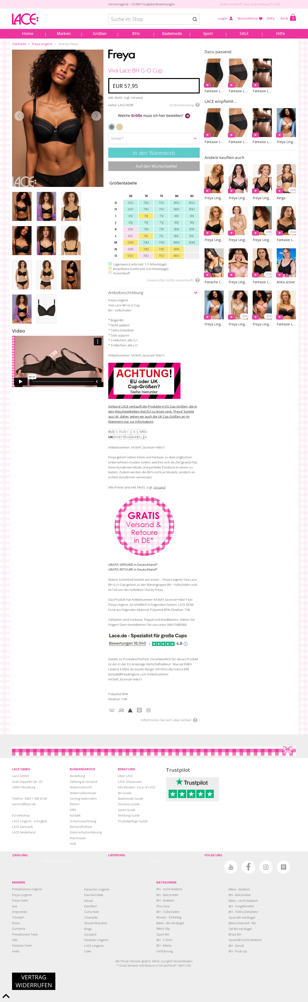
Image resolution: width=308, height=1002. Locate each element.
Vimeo (213, 867)
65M (131, 242)
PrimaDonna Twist (25, 934)
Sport (208, 33)
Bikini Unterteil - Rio (242, 923)
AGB (73, 843)
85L (191, 236)
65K (130, 229)
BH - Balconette (167, 895)
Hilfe (271, 18)
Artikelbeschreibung (125, 292)
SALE (244, 33)
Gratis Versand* (231, 4)
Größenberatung (181, 105)
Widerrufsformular (83, 793)
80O (176, 255)
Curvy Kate (91, 912)
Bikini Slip (163, 928)
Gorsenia (18, 928)
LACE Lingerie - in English (29, 821)
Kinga (88, 929)
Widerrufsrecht (81, 787)
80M (176, 242)
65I (130, 216)
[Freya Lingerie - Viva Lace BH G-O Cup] (57, 118)
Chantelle (91, 917)
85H (192, 209)
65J (130, 222)
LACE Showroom (129, 781)
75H (161, 209)
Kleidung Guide (129, 815)
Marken (64, 33)
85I (192, 216)
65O (131, 255)
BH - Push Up (238, 951)
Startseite (19, 44)
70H (146, 209)
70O (146, 255)
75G (161, 202)
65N (130, 249)
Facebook (248, 867)
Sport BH (162, 934)
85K (191, 229)
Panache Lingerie (96, 889)
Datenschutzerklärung (86, 832)
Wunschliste (247, 18)
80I (176, 216)
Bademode (172, 33)
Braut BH (235, 934)
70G (146, 202)
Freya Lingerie (42, 44)
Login (222, 18)
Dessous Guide (129, 804)
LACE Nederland (23, 832)
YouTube (230, 867)
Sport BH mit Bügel (242, 917)
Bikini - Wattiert (239, 889)
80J (176, 222)
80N (176, 249)
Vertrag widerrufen (83, 798)
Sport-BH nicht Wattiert (245, 940)
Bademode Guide (130, 798)
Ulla (14, 940)
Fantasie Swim (22, 945)
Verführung (164, 951)
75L (161, 236)
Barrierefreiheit (81, 826)
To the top (6, 996)
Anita (15, 951)
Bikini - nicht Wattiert (243, 900)
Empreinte (19, 912)
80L (176, 236)
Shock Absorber (95, 923)
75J (161, 222)
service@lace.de (24, 804)
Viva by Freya (68, 44)
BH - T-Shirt (164, 940)
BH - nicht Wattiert (169, 889)
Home (27, 33)
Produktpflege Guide (133, 821)
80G (177, 202)
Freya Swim (20, 900)
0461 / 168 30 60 (36, 798)
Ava (14, 906)
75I (161, 216)
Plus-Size (163, 906)
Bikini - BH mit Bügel (170, 923)
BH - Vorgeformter (241, 906)
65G (131, 202)
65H (130, 209)
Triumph (18, 917)
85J (192, 222)
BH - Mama (164, 945)
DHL (151, 861)
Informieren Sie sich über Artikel (166, 720)
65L (130, 236)
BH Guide (125, 793)
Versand (159, 487)
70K (145, 229)
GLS (157, 861)
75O (161, 255)
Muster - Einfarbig (168, 917)
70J (146, 222)
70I (146, 216)
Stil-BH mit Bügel (240, 929)
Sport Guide (126, 810)
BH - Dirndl (236, 945)
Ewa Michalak (93, 895)
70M (146, 242)
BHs (136, 33)
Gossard (90, 934)
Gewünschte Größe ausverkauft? (170, 280)
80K (176, 229)
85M (192, 242)
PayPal (47, 861)
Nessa (88, 900)
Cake (87, 951)
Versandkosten (182, 961)
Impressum (78, 838)
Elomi (16, 923)
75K (161, 229)
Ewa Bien (90, 906)
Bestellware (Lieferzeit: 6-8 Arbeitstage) (140, 269)
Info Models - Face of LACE (136, 787)
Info (188, 965)
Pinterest (283, 867)
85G (192, 202)
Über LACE (125, 776)
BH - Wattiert (165, 900)
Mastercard (65, 861)
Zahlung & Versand (83, 781)
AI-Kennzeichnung (83, 821)
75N (161, 249)
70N (146, 249)
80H (176, 209)
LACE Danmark (22, 826)
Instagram (266, 867)
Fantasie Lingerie (96, 940)
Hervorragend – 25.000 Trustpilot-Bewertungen (141, 4)
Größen (100, 33)
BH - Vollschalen (168, 912)
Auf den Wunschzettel (156, 166)
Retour (75, 804)
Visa (54, 861)
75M (161, 242)
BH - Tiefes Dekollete (243, 912)
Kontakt (75, 815)
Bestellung (77, 776)
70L (145, 236)
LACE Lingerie (94, 945)
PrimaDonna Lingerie (27, 889)
